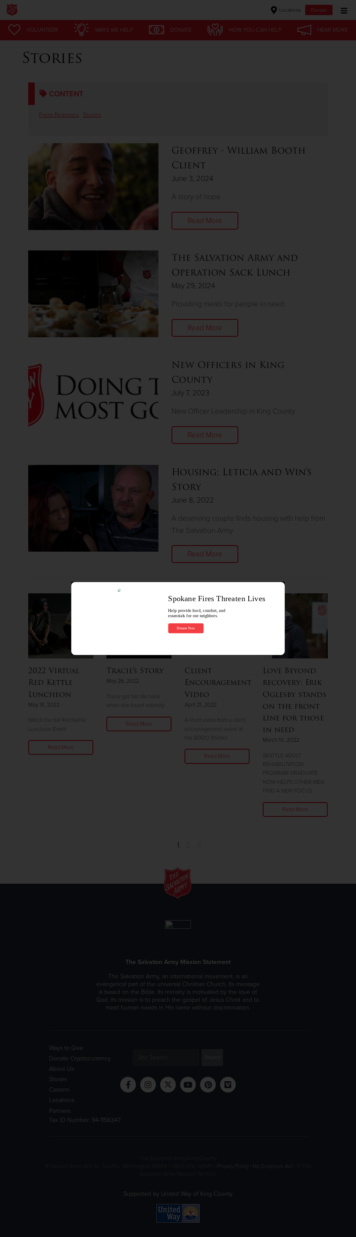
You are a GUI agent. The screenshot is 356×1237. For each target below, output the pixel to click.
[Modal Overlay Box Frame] (178, 618)
